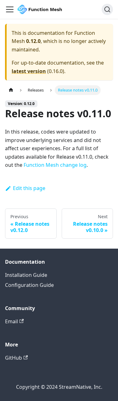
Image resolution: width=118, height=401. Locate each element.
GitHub (13, 357)
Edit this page (29, 188)
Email (11, 321)
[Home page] (11, 90)
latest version (29, 71)
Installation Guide (26, 275)
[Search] (107, 9)
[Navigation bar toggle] (9, 9)
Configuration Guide (29, 285)
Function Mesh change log (55, 164)
